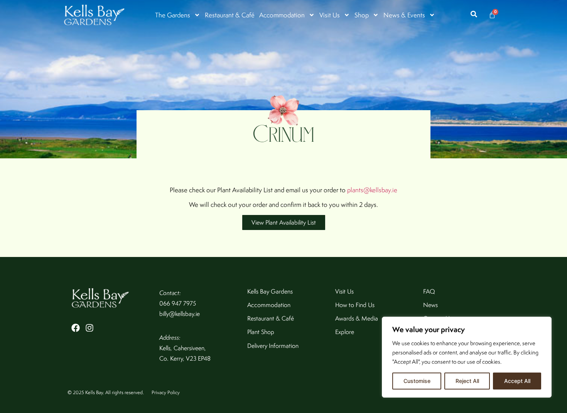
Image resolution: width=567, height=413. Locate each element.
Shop (361, 15)
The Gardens (172, 15)
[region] (467, 357)
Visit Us (329, 15)
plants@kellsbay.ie (372, 190)
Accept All (517, 381)
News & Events (404, 15)
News (430, 305)
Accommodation (282, 15)
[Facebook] (75, 328)
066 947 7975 (177, 303)
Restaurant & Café (230, 15)
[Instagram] (89, 328)
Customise (416, 381)
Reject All (467, 381)
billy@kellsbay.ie (179, 314)
